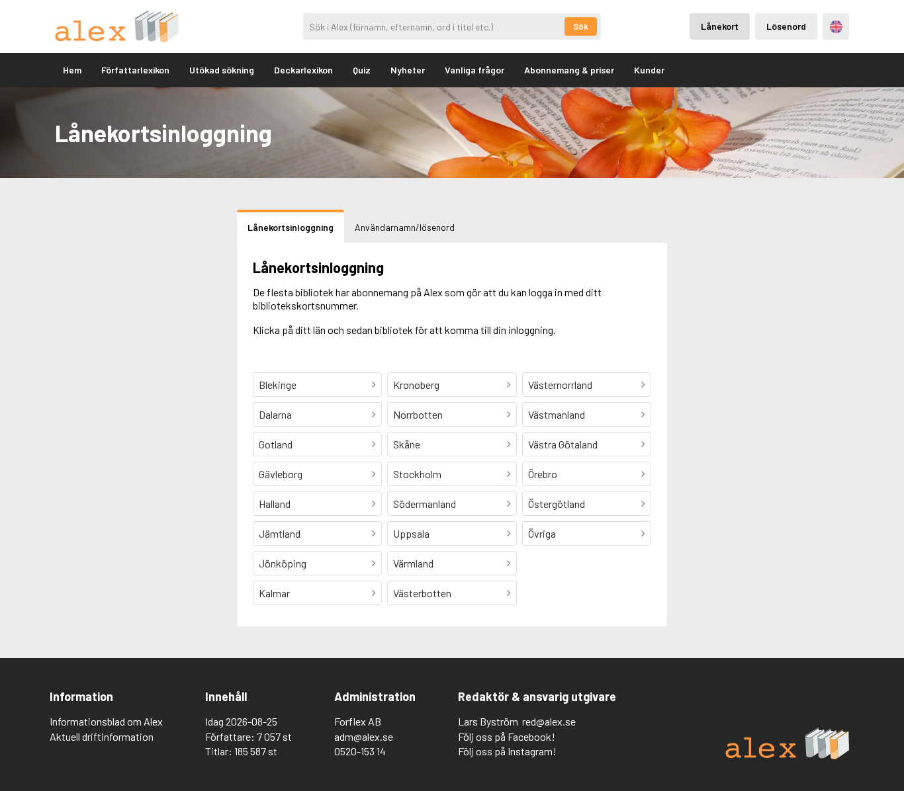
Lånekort (720, 26)
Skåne (406, 444)
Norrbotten (418, 414)
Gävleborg (280, 474)
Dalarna (275, 414)
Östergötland (556, 503)
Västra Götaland (563, 444)
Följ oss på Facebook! (506, 736)
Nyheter (407, 69)
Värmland (413, 563)
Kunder (649, 69)
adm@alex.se (363, 736)
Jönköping (282, 563)
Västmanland (556, 414)
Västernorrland (560, 384)
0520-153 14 (360, 751)
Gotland (276, 444)
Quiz (362, 69)
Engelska (836, 27)
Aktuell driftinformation (102, 736)
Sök (580, 26)
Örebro (542, 474)
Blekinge (277, 384)
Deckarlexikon (303, 69)
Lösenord (786, 26)
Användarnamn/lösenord (405, 227)
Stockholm (417, 474)
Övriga (542, 533)
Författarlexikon (135, 69)
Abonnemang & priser (569, 69)
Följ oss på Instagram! (507, 751)
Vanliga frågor (474, 69)
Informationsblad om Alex (106, 721)
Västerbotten (422, 593)
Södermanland (424, 503)
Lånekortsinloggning (291, 227)
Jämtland (279, 533)
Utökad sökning (221, 69)
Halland (275, 503)
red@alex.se (549, 721)
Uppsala (411, 533)
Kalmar (274, 593)
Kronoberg (416, 384)
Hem (72, 69)
